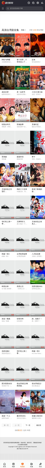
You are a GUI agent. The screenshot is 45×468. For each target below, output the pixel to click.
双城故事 (20, 124)
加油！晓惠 (6, 319)
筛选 (23, 30)
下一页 (28, 425)
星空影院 (5, 442)
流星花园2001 (37, 286)
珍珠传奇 (20, 319)
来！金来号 (21, 92)
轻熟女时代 (6, 124)
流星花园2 (5, 351)
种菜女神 (5, 286)
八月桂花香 (36, 254)
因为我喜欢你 (7, 383)
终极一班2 (36, 351)
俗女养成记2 (36, 383)
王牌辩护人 (21, 222)
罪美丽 (4, 157)
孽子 (33, 157)
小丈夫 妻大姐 (37, 92)
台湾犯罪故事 (22, 254)
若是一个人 (6, 416)
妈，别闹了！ (37, 319)
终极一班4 (5, 254)
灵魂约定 (35, 124)
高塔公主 (20, 286)
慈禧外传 (20, 157)
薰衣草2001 (21, 416)
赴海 (33, 60)
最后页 (38, 425)
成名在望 (5, 92)
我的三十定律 (22, 189)
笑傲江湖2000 (37, 416)
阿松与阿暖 (6, 60)
